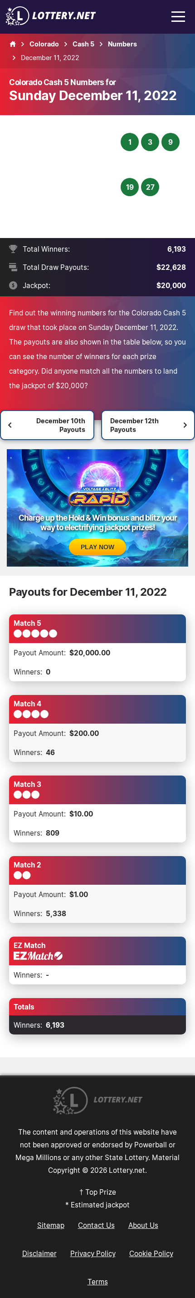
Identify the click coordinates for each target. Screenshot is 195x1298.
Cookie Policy (151, 1253)
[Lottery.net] (50, 22)
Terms (98, 1281)
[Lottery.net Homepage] (13, 44)
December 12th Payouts (134, 425)
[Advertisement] (66, 176)
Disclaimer (39, 1253)
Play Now (97, 547)
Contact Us (96, 1225)
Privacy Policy (93, 1253)
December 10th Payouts (60, 425)
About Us (143, 1225)
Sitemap (50, 1225)
